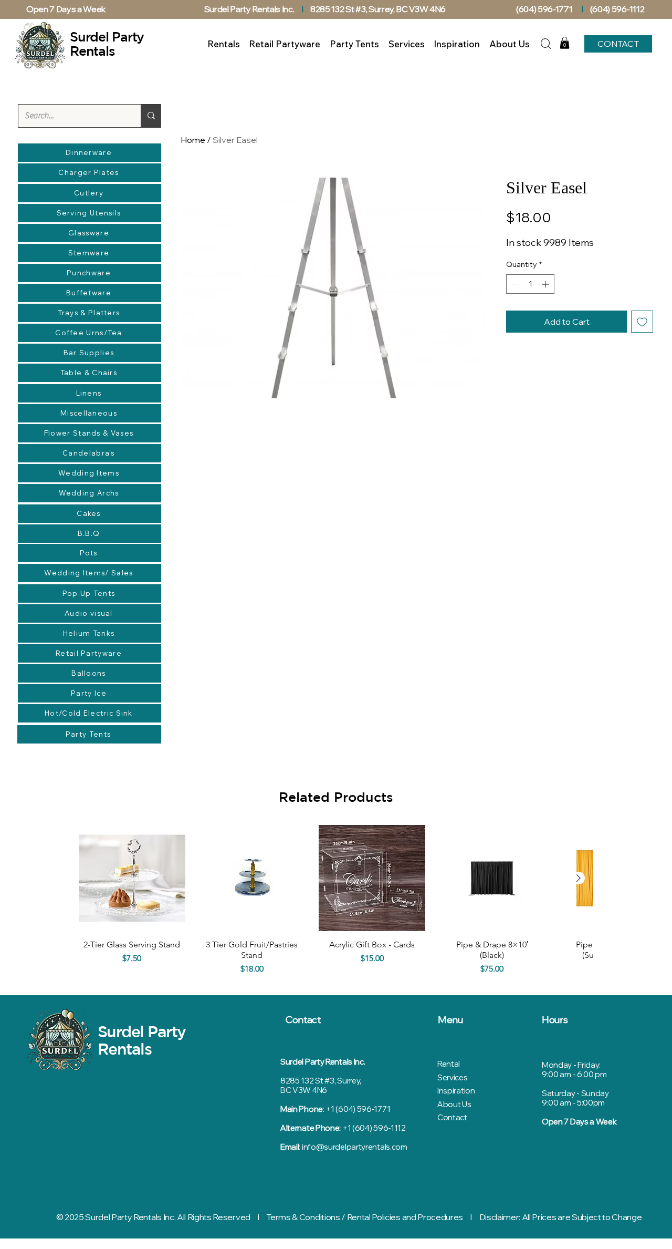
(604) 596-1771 (544, 9)
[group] (336, 902)
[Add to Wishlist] (642, 322)
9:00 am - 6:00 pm (574, 1074)
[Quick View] (132, 878)
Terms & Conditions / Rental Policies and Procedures (364, 1217)
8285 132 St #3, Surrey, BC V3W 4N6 (378, 9)
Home (193, 140)
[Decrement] (514, 284)
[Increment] (546, 284)
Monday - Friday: (571, 1065)
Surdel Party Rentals (142, 1040)
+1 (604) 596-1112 (374, 1128)
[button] (565, 43)
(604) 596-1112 (618, 9)
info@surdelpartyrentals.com (354, 1147)
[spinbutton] (530, 284)
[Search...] (151, 116)
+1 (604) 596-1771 (358, 1109)
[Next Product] (578, 878)
